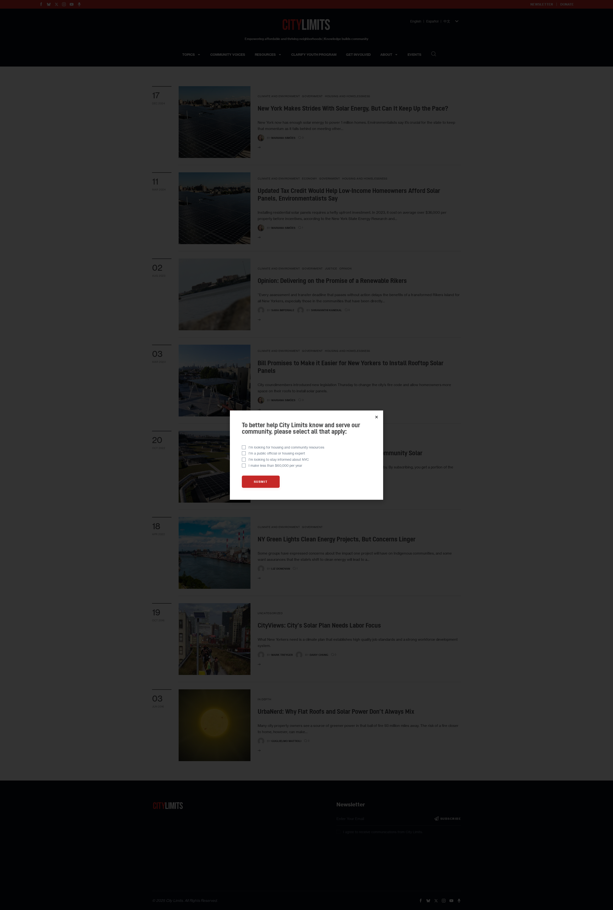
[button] (376, 417)
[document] (306, 455)
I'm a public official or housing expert (277, 453)
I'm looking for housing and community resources (286, 447)
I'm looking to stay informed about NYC (279, 459)
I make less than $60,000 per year (275, 465)
